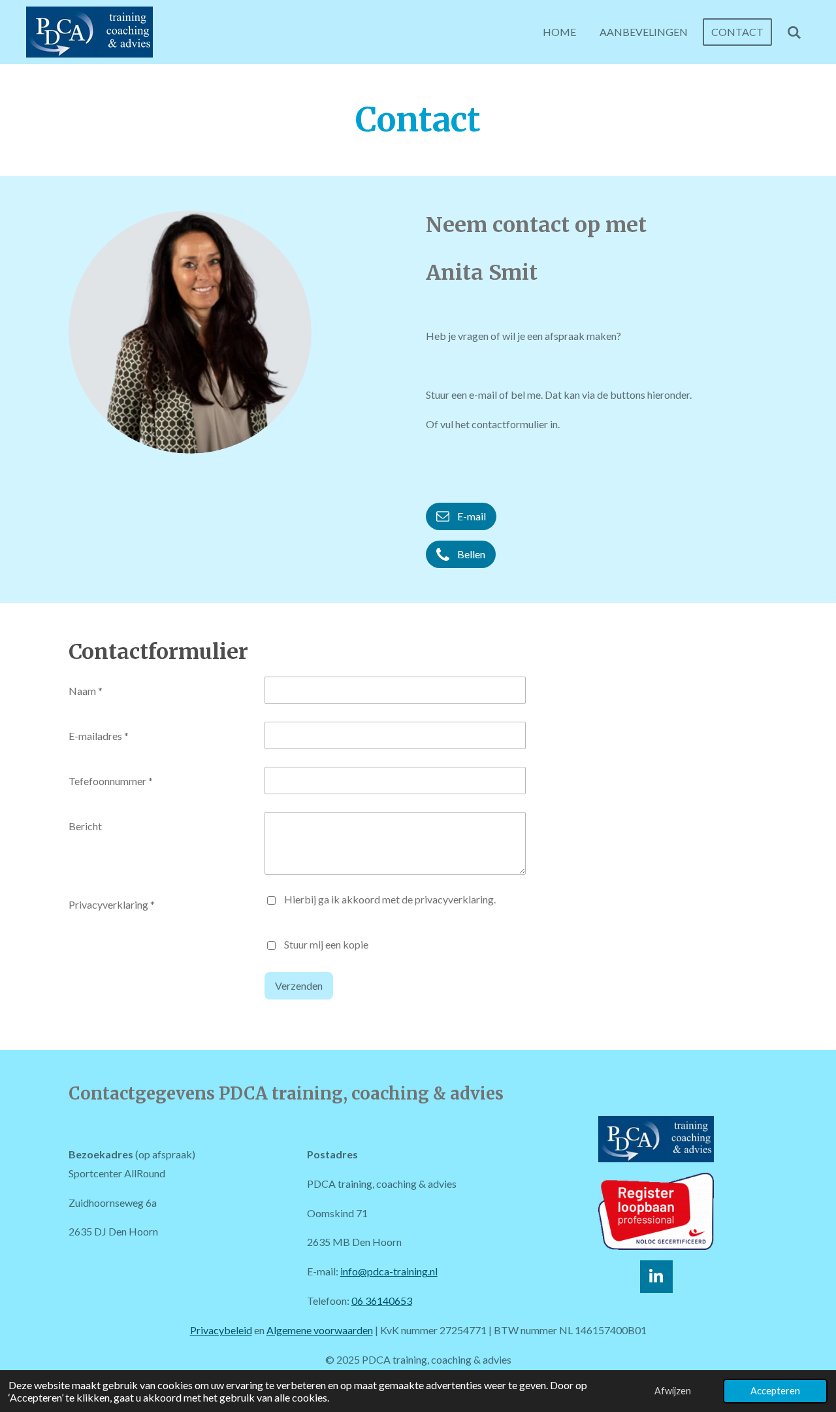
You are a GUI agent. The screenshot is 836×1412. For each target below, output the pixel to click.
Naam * (86, 690)
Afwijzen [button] (672, 1390)
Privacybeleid (221, 1330)
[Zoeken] (794, 32)
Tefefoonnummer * (111, 781)
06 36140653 (381, 1300)
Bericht (85, 826)
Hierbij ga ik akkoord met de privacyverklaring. (390, 899)
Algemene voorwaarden (319, 1330)
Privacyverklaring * (112, 904)
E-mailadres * (99, 736)
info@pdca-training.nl (389, 1271)
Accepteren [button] (775, 1390)
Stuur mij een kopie (326, 944)
